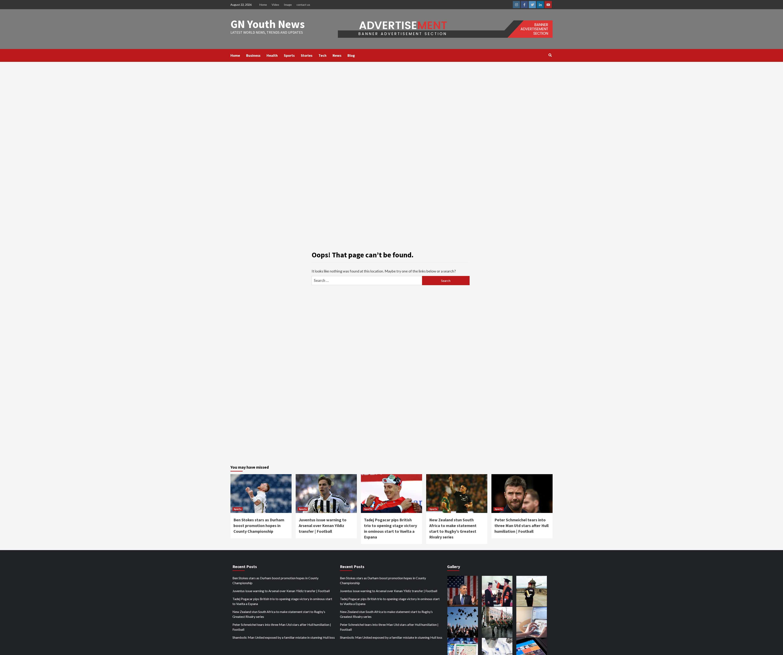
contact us (303, 4)
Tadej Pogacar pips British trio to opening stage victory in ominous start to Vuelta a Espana (282, 601)
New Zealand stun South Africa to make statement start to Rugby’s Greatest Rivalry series (278, 614)
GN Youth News (267, 24)
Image (288, 4)
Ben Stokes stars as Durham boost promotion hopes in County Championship (258, 525)
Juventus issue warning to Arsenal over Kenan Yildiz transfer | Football (322, 525)
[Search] (550, 55)
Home (263, 4)
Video (275, 4)
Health (272, 55)
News (337, 55)
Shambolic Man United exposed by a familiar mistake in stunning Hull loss (283, 637)
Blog (351, 55)
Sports (289, 55)
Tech (322, 55)
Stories (306, 55)
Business (253, 55)
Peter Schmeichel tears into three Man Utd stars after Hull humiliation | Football (521, 525)
